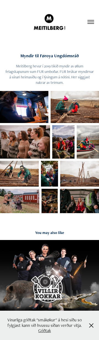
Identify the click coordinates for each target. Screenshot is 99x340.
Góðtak (44, 330)
